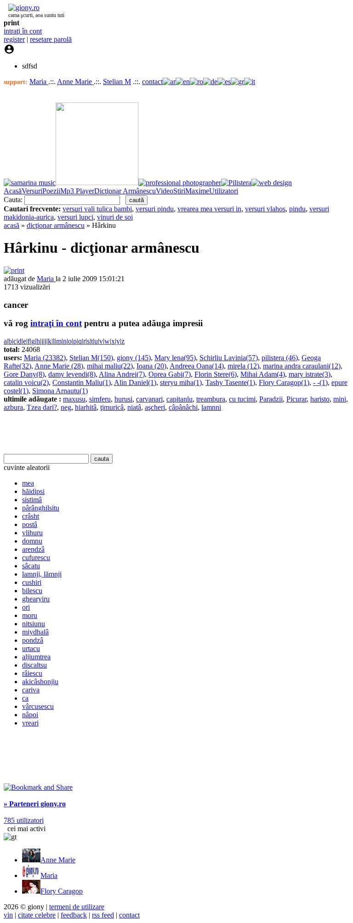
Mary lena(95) (175, 358)
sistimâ (32, 500)
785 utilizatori (24, 820)
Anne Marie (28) (58, 366)
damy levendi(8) (72, 374)
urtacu (31, 648)
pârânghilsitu (40, 508)
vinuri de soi (115, 217)
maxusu (74, 399)
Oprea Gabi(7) (169, 374)
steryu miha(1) (181, 382)
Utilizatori (223, 191)
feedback (74, 915)
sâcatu (31, 566)
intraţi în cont (23, 31)
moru (29, 615)
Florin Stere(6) (215, 374)
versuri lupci (75, 217)
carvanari (149, 399)
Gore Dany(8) (24, 374)
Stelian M (117, 81)
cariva (31, 690)
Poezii (51, 191)
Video (164, 191)
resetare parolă (51, 39)
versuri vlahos (265, 209)
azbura (13, 407)
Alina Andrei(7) (122, 374)
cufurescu (36, 557)
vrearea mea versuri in (209, 209)
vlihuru (32, 533)
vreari (30, 723)
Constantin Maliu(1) (81, 382)
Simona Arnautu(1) (60, 391)
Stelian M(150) (91, 358)
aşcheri (155, 407)
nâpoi (30, 715)
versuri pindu (155, 209)
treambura (210, 399)
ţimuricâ (112, 407)
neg (66, 407)
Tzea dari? (42, 407)
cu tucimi (242, 399)
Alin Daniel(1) (135, 382)
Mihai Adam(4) (262, 374)
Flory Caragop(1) (284, 382)
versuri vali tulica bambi (97, 209)
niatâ (134, 407)
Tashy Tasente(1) (230, 382)
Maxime (197, 191)
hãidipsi (33, 491)
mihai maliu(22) (110, 366)
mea (28, 483)
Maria (38, 81)
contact (152, 81)
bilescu (32, 591)
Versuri (32, 191)
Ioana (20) (151, 366)
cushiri (31, 582)
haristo (320, 399)
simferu (100, 399)
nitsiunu (33, 624)
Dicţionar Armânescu (125, 191)
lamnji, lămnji (42, 574)
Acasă (13, 191)
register (14, 39)
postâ (29, 524)
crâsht (30, 516)
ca (25, 698)
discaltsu (34, 665)
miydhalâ (35, 632)
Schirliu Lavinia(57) (228, 358)
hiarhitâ (86, 407)
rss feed (103, 915)
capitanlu (179, 399)
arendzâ (33, 549)
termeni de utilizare (76, 907)
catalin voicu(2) (26, 382)
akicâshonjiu (40, 681)
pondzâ (32, 640)
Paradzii (271, 399)
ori (26, 607)
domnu (32, 541)
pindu (297, 209)
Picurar (296, 399)
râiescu (32, 673)
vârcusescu (38, 706)
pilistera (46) (280, 358)
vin (8, 915)
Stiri (179, 191)
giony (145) (134, 358)
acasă (11, 225)
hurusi (123, 399)
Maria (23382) (45, 358)
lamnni (211, 407)
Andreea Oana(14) (197, 366)
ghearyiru (36, 599)
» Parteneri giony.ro (35, 804)
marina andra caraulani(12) (302, 366)
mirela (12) (243, 366)
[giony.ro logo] (22, 7)
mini (339, 399)
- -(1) (320, 382)
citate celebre (37, 915)
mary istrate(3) (309, 374)
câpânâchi (183, 407)
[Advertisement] (111, 433)
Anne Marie (75, 81)
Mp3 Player (77, 191)
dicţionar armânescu (56, 225)
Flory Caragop (61, 891)
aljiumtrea (36, 657)
